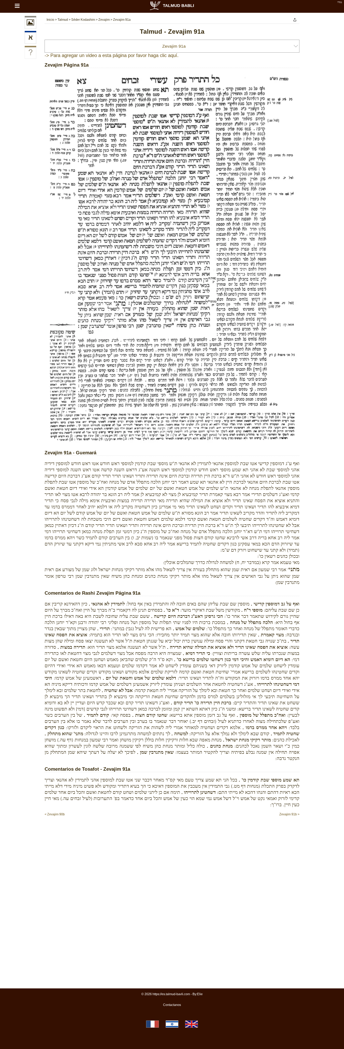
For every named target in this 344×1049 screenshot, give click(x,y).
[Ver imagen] (30, 23)
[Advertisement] (172, 829)
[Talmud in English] (191, 1024)
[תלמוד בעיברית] (172, 1024)
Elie (200, 994)
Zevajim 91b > (289, 814)
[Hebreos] (30, 38)
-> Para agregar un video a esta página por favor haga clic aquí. (112, 55)
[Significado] (30, 53)
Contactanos (172, 1005)
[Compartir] (294, 20)
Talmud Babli (178, 5)
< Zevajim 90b (55, 814)
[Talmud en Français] (152, 1024)
